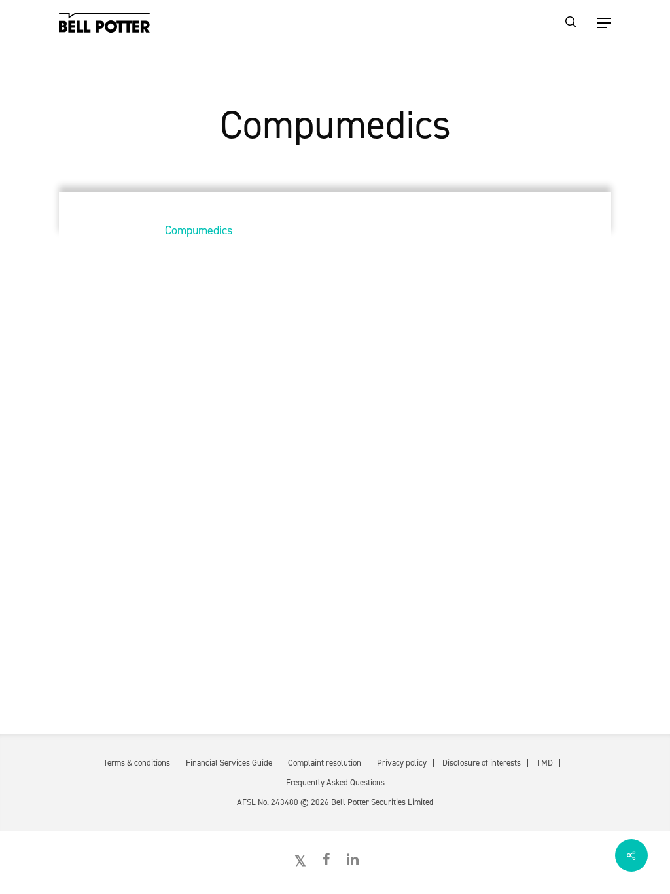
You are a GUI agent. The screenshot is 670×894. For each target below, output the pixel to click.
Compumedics (198, 230)
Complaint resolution (324, 762)
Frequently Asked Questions (335, 782)
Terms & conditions (136, 762)
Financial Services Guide (229, 762)
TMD (545, 762)
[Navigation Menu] (604, 22)
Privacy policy (402, 762)
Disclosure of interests (481, 762)
